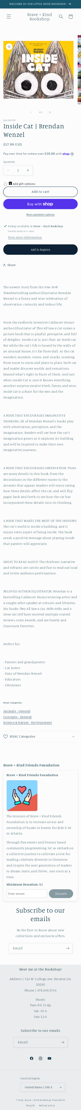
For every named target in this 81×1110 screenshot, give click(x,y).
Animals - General (17, 711)
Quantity (9, 161)
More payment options (40, 214)
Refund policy (47, 1105)
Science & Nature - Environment (27, 722)
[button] (9, 16)
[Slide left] (31, 112)
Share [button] (11, 265)
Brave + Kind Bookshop (38, 1100)
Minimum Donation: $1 (24, 884)
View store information (25, 237)
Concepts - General (17, 717)
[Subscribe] (67, 948)
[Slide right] (49, 112)
